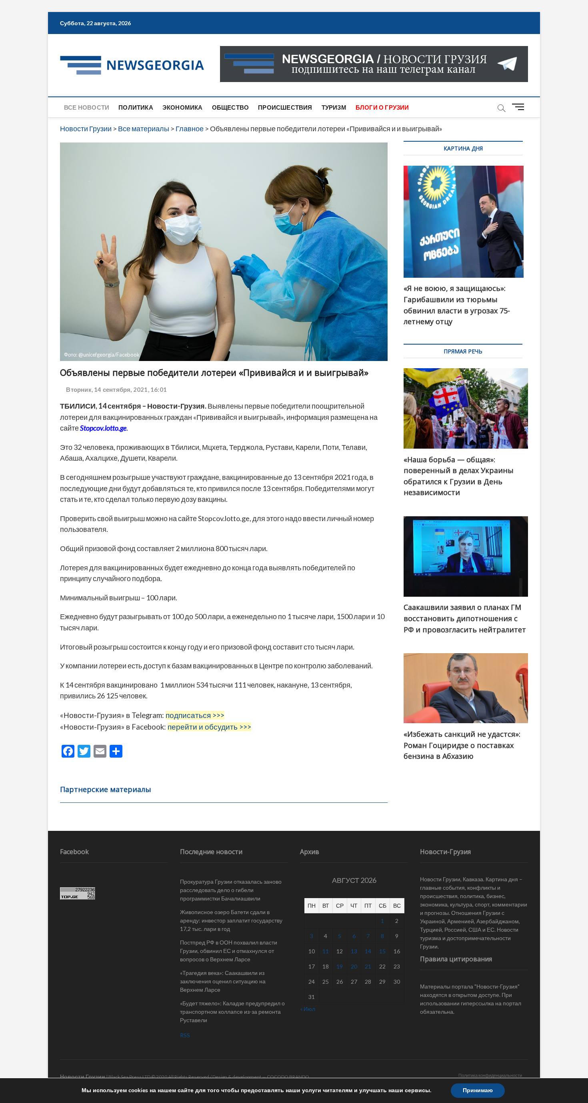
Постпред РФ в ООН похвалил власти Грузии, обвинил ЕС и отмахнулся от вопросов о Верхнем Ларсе (228, 951)
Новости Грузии (82, 1076)
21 (368, 966)
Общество (230, 107)
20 (354, 966)
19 (339, 966)
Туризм (334, 107)
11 (325, 951)
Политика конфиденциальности (490, 1075)
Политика (135, 107)
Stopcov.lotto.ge (103, 427)
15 (382, 951)
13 (354, 951)
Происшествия (285, 107)
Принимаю (478, 1090)
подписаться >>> (195, 715)
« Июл (307, 1008)
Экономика (182, 107)
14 (368, 951)
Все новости (86, 107)
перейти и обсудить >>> (209, 726)
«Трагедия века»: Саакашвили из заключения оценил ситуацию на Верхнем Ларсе (223, 981)
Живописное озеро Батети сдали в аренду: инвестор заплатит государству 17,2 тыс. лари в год (231, 920)
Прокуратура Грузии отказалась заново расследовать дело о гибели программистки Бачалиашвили (231, 890)
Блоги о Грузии (382, 107)
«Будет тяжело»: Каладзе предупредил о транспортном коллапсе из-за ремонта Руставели (232, 1011)
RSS (185, 1035)
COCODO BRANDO (288, 1077)
